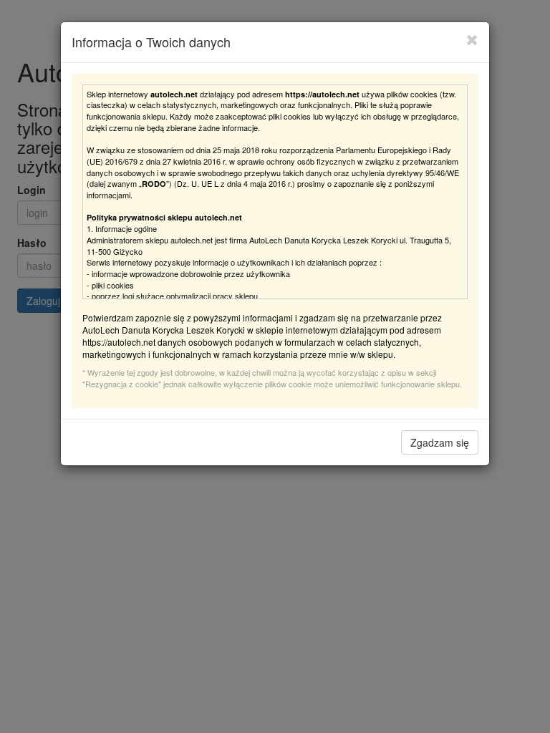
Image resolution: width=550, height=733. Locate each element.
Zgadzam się (439, 442)
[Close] (472, 39)
